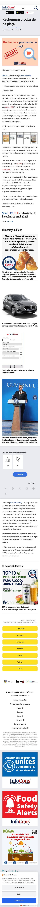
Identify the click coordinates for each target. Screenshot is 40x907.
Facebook (20, 635)
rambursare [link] (6, 169)
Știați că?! (8, 213)
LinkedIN (20, 655)
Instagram (20, 642)
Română (25, 905)
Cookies (20, 712)
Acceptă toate (19, 900)
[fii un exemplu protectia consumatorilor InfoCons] (20, 847)
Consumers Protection (12, 620)
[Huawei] (30, 12)
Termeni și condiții (20, 700)
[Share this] (12, 488)
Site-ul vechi (20, 720)
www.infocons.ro (15, 503)
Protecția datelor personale (20, 704)
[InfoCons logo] (8, 8)
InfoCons (5, 76)
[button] (23, 8)
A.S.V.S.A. (10, 222)
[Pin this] (33, 488)
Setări (19, 894)
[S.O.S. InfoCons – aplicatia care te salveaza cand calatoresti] (12, 350)
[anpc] (8, 681)
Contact (20, 716)
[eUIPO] (32, 681)
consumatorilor (25, 76)
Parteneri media (20, 724)
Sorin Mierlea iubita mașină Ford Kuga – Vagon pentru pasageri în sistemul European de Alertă (20, 324)
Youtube (20, 649)
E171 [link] (16, 213)
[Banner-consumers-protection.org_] (20, 770)
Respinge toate (19, 887)
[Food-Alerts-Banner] (20, 808)
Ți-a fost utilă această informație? (14, 453)
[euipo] (20, 681)
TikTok (20, 669)
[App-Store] (10, 12)
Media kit (20, 708)
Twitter (20, 662)
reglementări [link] (9, 107)
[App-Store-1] (20, 12)
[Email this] (5, 488)
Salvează (20, 474)
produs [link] (19, 164)
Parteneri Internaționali (20, 728)
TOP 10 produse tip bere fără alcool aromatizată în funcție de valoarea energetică (19, 608)
